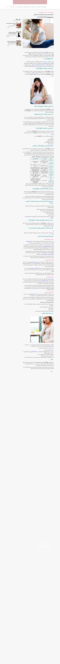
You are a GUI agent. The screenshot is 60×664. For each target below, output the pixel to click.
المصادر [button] (51, 371)
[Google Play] (41, 551)
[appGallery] (33, 3)
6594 (8, 36)
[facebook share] (36, 50)
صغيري (20, 6)
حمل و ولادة (38, 6)
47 (8, 27)
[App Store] (48, 551)
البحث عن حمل (31, 6)
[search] (14, 7)
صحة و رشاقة (26, 6)
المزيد (17, 6)
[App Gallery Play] (48, 555)
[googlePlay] (37, 3)
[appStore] (40, 3)
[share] (15, 27)
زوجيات (42, 6)
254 (8, 45)
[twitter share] (38, 50)
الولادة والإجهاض (43, 12)
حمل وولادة (50, 12)
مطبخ (23, 6)
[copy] (41, 50)
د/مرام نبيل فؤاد (40, 16)
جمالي (35, 6)
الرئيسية (45, 6)
